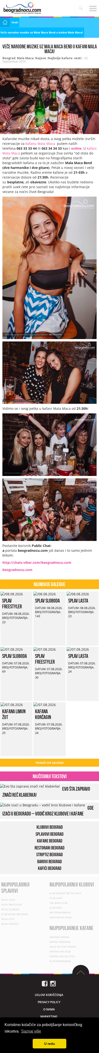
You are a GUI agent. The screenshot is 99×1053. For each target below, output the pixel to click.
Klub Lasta (56, 898)
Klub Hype (56, 907)
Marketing (48, 1016)
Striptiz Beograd (49, 854)
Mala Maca (25, 58)
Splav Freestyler (12, 603)
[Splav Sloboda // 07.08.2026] (11, 649)
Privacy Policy (49, 1002)
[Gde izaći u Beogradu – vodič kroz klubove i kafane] (42, 805)
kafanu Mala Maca (40, 143)
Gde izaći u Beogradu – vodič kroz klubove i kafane (48, 810)
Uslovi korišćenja (49, 995)
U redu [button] (49, 1044)
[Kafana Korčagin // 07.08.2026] (44, 704)
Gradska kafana (59, 937)
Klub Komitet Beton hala (65, 893)
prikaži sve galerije (50, 762)
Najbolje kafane (60, 58)
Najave (40, 58)
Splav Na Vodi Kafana (63, 946)
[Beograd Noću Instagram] (53, 983)
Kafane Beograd (49, 840)
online (76, 148)
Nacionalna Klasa (61, 917)
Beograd (8, 58)
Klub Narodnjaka (60, 961)
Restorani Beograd (49, 847)
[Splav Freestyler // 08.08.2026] (11, 593)
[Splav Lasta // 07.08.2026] (78, 649)
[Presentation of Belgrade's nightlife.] (23, 8)
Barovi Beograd (49, 861)
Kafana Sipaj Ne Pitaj (62, 956)
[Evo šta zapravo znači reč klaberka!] (30, 785)
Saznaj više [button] (31, 1031)
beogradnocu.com (17, 569)
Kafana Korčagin (43, 714)
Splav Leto (7, 919)
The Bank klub (58, 903)
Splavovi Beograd (49, 834)
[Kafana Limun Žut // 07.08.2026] (11, 704)
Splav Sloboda (47, 601)
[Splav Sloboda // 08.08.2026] (44, 593)
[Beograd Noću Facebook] (45, 983)
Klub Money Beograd (14, 914)
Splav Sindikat (10, 923)
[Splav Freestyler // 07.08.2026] (44, 649)
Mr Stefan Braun (60, 912)
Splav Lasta (78, 601)
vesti (77, 58)
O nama (49, 1009)
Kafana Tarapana (60, 942)
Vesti (15, 22)
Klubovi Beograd (50, 827)
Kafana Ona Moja (60, 951)
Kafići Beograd (49, 868)
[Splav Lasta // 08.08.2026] (78, 593)
